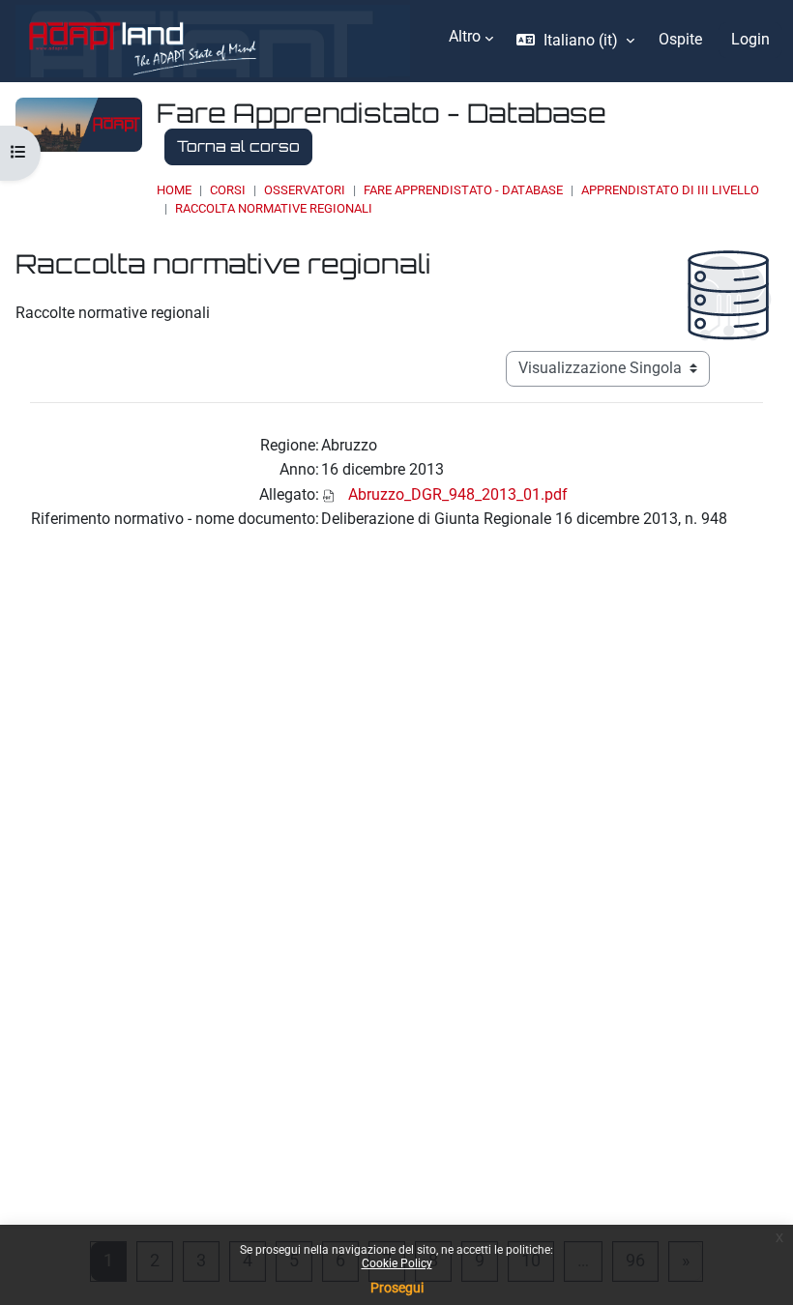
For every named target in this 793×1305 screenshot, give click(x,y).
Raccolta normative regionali (273, 208)
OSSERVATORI (304, 190)
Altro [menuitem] (465, 36)
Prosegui (397, 1287)
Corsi (228, 190)
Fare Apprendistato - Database (463, 190)
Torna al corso (238, 146)
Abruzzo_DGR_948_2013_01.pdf (458, 495)
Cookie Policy (397, 1263)
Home (174, 190)
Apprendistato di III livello (670, 190)
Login (750, 39)
